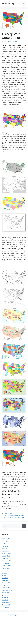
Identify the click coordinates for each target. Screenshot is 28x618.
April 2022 (5, 578)
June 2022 (5, 573)
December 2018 (6, 585)
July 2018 (5, 595)
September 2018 (7, 590)
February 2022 (6, 583)
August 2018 (5, 592)
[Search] (24, 526)
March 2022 (5, 580)
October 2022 (6, 563)
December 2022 (6, 558)
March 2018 (5, 602)
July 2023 (5, 541)
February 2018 (6, 605)
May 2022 (5, 575)
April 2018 (5, 600)
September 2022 (7, 565)
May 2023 (5, 546)
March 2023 (5, 551)
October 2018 (6, 587)
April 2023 (5, 548)
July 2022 (5, 570)
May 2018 (5, 597)
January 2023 (6, 556)
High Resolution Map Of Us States (14, 515)
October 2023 (6, 538)
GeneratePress (14, 615)
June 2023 (5, 543)
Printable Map (8, 4)
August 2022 (6, 568)
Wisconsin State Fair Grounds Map (14, 517)
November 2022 (6, 561)
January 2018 (6, 607)
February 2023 (6, 553)
